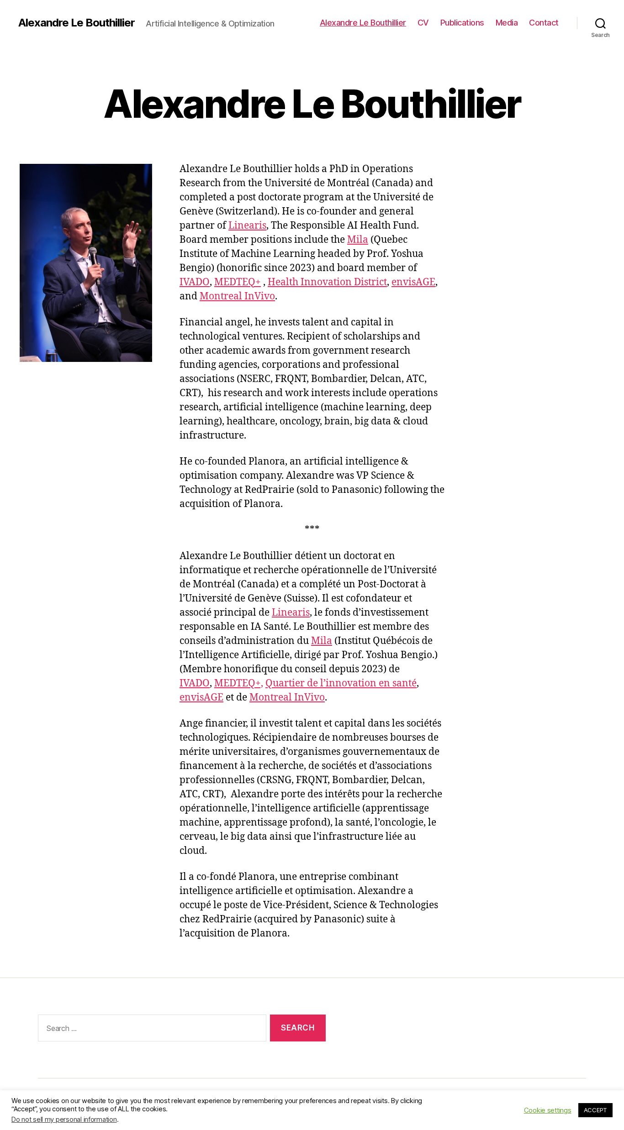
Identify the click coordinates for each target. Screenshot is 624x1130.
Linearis (247, 226)
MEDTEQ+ (237, 282)
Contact (544, 22)
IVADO (195, 282)
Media (507, 22)
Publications (462, 22)
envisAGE (413, 282)
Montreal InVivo (237, 296)
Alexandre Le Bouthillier (76, 22)
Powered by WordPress (218, 1104)
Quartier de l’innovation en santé (341, 683)
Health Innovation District (327, 282)
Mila (357, 240)
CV (423, 22)
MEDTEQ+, (238, 683)
